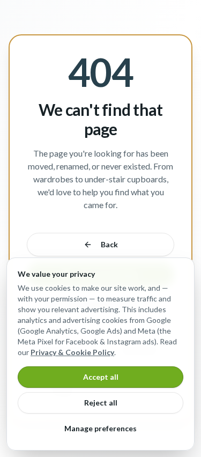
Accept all (100, 376)
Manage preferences (100, 428)
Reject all (100, 402)
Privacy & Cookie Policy (72, 352)
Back (109, 244)
